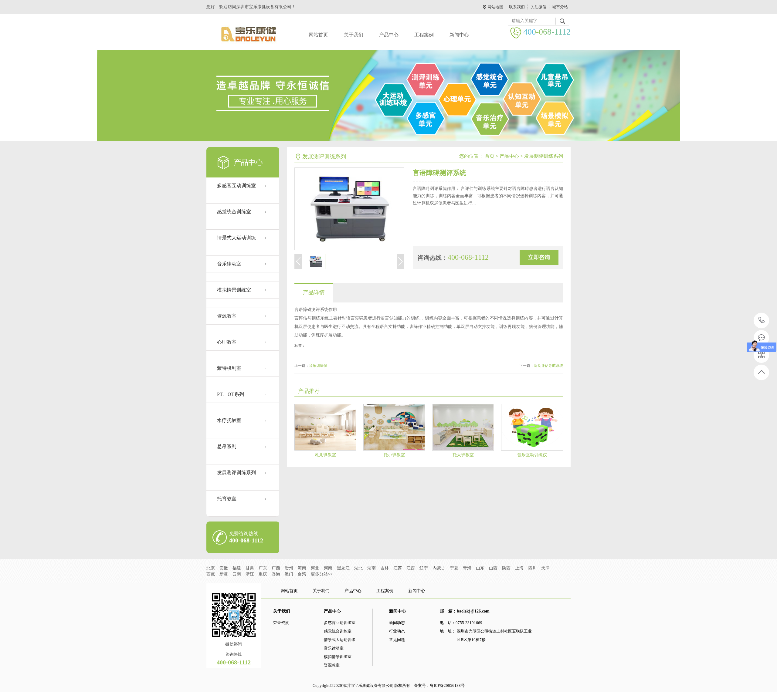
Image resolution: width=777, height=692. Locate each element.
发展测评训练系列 (236, 472)
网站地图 (495, 7)
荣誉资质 (281, 622)
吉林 (384, 568)
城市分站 (560, 7)
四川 (532, 568)
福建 (236, 568)
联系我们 (517, 7)
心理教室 (226, 342)
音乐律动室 (229, 263)
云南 (236, 574)
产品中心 (389, 34)
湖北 (358, 568)
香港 (276, 574)
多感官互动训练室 (236, 185)
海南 (302, 568)
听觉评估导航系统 (548, 365)
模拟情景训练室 (234, 289)
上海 (519, 568)
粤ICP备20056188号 (447, 685)
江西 (410, 568)
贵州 (289, 568)
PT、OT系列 (230, 394)
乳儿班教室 (325, 455)
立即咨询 (539, 257)
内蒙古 (439, 568)
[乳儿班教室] (325, 427)
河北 (315, 568)
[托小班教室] (394, 427)
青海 (467, 568)
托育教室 (226, 498)
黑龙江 (343, 568)
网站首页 (318, 34)
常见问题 (397, 639)
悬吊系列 (226, 446)
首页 (489, 156)
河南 (328, 568)
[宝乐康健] (248, 34)
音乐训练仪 (318, 365)
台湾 (302, 574)
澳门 (289, 574)
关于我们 (353, 34)
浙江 (250, 574)
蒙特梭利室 (229, 368)
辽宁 (423, 568)
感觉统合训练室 (234, 211)
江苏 (397, 568)
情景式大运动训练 (236, 237)
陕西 (506, 568)
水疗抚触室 (229, 420)
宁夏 (454, 568)
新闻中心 (459, 34)
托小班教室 (394, 455)
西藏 (210, 574)
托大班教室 (463, 455)
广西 (276, 568)
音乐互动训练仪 (532, 455)
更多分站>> (322, 574)
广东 (263, 568)
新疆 (223, 574)
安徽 (223, 568)
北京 (210, 568)
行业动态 (397, 631)
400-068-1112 (762, 320)
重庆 (263, 574)
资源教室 (226, 316)
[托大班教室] (463, 427)
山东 (480, 568)
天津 (545, 568)
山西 (493, 568)
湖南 (371, 568)
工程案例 (424, 34)
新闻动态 (397, 622)
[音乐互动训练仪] (532, 427)
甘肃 (250, 568)
